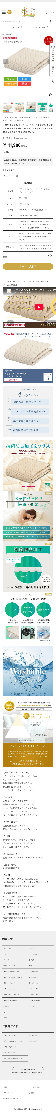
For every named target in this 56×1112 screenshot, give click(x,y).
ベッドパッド (33, 948)
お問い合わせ (33, 1041)
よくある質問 (33, 1035)
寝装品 (9, 34)
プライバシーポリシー (9, 1093)
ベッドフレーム (8, 948)
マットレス (7, 954)
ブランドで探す (40, 27)
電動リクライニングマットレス (13, 977)
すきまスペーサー (34, 1000)
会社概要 (6, 1087)
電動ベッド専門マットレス (11, 971)
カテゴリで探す (13, 27)
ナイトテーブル (33, 989)
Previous (5, 61)
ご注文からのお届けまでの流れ (13, 1041)
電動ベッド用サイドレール (11, 994)
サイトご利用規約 (34, 1087)
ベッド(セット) (8, 960)
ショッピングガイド (9, 1035)
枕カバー (31, 966)
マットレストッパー (35, 994)
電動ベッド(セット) (9, 983)
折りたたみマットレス (35, 983)
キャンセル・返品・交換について (13, 1058)
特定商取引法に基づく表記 (11, 1099)
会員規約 (31, 1093)
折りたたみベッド (34, 977)
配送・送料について (9, 1053)
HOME (3, 34)
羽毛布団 (6, 1006)
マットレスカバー (34, 954)
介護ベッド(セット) (9, 989)
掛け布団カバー (33, 960)
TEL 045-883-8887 (28, 1069)
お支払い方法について (10, 1047)
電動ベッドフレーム (9, 966)
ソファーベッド (33, 971)
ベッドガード (33, 1006)
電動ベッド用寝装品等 (10, 1000)
